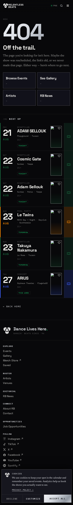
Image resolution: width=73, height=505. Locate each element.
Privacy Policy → (23, 490)
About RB (9, 408)
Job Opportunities (14, 426)
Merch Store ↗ (12, 360)
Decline (12, 498)
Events (7, 351)
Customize (33, 498)
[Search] (61, 6)
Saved (7, 365)
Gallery (7, 355)
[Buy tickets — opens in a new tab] (68, 137)
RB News (46, 98)
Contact (8, 413)
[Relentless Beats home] (13, 5)
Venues (7, 383)
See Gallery (48, 80)
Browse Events (16, 80)
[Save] (59, 128)
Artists (11, 98)
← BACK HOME (12, 306)
